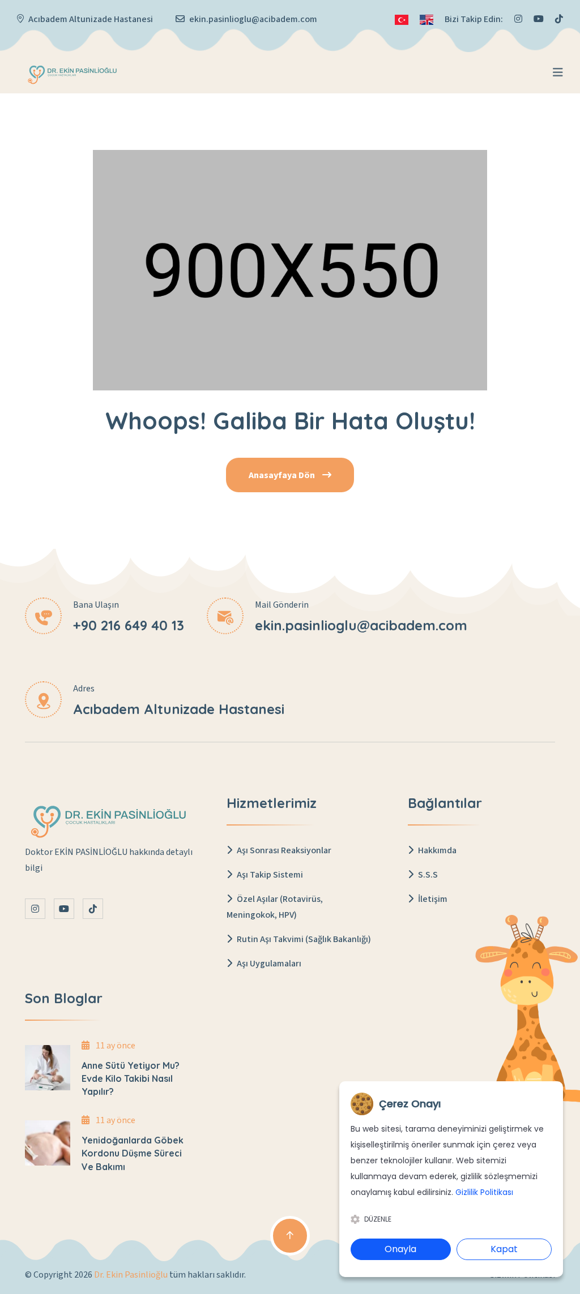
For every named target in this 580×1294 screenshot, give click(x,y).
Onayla (400, 1249)
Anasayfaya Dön (283, 475)
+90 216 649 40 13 (128, 625)
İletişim (431, 899)
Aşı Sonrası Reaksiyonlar (283, 850)
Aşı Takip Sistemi (269, 875)
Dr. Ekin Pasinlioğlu (131, 1275)
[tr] (401, 19)
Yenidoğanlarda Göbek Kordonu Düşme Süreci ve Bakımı (133, 1153)
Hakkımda (436, 850)
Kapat (504, 1249)
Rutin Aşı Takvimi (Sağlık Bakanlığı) (303, 939)
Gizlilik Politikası (484, 1192)
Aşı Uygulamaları (268, 963)
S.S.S (427, 875)
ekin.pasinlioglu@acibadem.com (253, 19)
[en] (426, 19)
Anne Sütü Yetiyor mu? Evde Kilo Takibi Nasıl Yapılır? (131, 1078)
